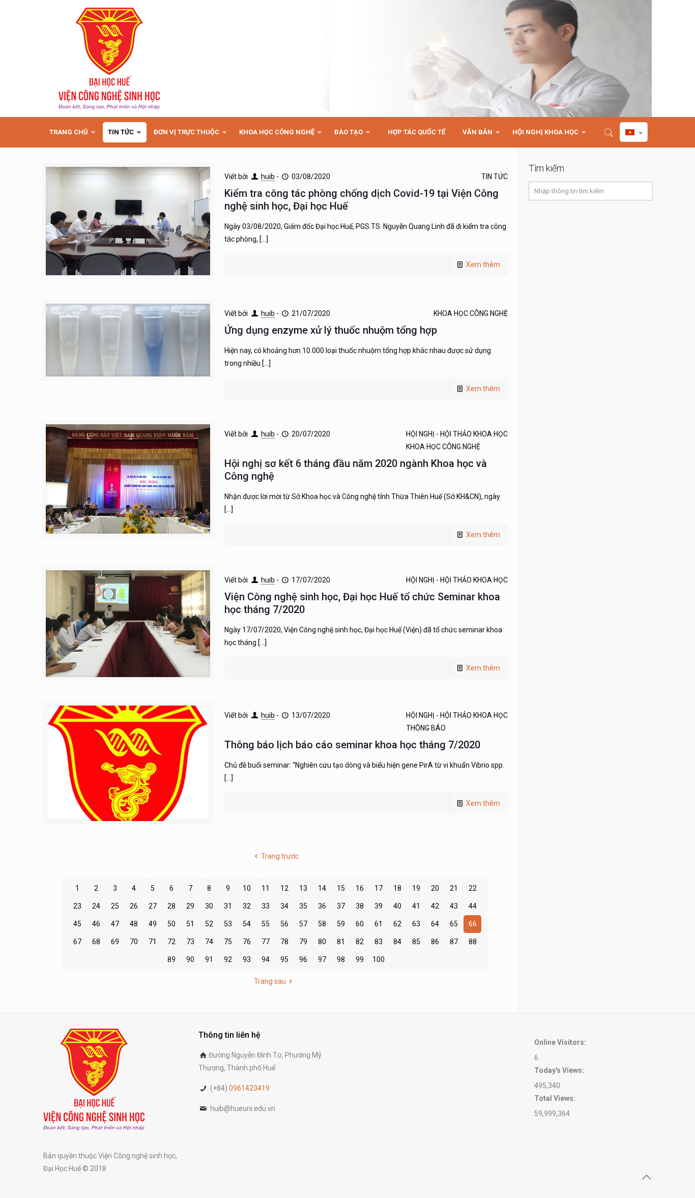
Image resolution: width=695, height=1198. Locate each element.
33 (266, 906)
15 (341, 888)
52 (209, 924)
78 (284, 942)
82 (360, 942)
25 (115, 906)
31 (228, 906)
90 (190, 959)
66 (473, 924)
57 (303, 924)
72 (171, 942)
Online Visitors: (561, 1042)
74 (209, 942)
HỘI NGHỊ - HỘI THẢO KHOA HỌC (457, 434)
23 (77, 906)
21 (454, 888)
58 (322, 924)
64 (435, 924)
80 (322, 942)
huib (268, 176)
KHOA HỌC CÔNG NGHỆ (470, 313)
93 (247, 959)
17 (378, 888)
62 (397, 924)
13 (303, 888)
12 (284, 888)
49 (153, 924)
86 (435, 942)
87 (454, 942)
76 (247, 942)
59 (341, 924)
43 (454, 906)
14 (322, 888)
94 (266, 959)
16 (360, 888)
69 (115, 942)
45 (77, 924)
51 (190, 924)
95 (284, 959)
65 (454, 924)
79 (303, 942)
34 (284, 906)
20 (435, 888)
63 (416, 924)
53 (228, 924)
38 (360, 906)
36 (322, 906)
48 (134, 924)
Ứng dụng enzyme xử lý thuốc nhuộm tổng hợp (330, 330)
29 (190, 906)
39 (378, 906)
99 (360, 959)
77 (266, 942)
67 (77, 942)
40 (397, 906)
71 (153, 942)
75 (228, 942)
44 (473, 906)
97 (322, 959)
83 (378, 942)
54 (247, 924)
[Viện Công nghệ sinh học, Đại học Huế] (109, 58)
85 (416, 942)
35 (303, 906)
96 (303, 959)
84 (397, 942)
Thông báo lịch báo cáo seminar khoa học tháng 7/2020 (352, 745)
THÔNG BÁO (426, 728)
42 (435, 906)
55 (266, 924)
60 (360, 924)
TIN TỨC (494, 176)
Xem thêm (483, 264)
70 (134, 942)
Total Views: (555, 1098)
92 (228, 959)
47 (115, 924)
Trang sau (270, 981)
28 (171, 906)
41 (416, 906)
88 (473, 942)
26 (134, 906)
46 (96, 924)
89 (171, 959)
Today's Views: (560, 1070)
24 (96, 906)
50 (171, 924)
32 (247, 906)
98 (341, 959)
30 (209, 906)
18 (397, 888)
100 (378, 959)
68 (96, 942)
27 (153, 906)
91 (209, 959)
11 (266, 888)
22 (473, 888)
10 (247, 888)
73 (190, 942)
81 (341, 942)
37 (341, 906)
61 (378, 924)
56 (284, 924)
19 (416, 888)
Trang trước (280, 856)
